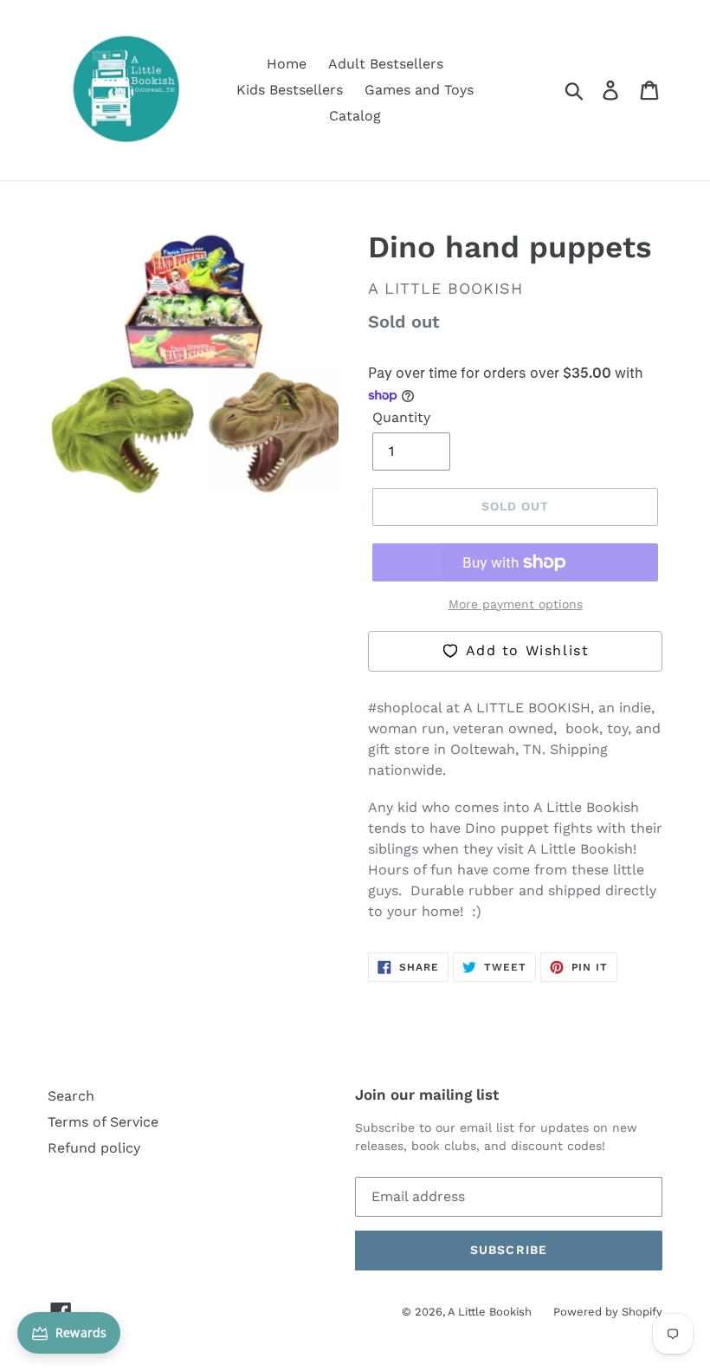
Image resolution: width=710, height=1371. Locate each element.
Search (71, 1096)
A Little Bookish (490, 1311)
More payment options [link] (516, 604)
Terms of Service (103, 1122)
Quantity (401, 417)
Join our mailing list (427, 1094)
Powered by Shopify (607, 1311)
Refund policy (94, 1148)
